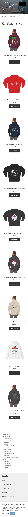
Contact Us (5, 476)
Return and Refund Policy (8, 496)
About (3, 480)
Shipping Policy (6, 492)
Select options (14, 62)
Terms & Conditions (7, 484)
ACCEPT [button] (12, 513)
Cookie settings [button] (5, 513)
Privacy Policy (5, 488)
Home (5, 16)
